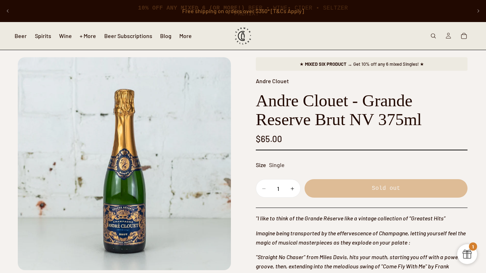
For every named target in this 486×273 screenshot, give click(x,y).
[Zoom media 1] (124, 163)
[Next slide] (478, 11)
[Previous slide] (8, 11)
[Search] (433, 36)
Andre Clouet (272, 80)
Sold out (386, 188)
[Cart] (464, 36)
